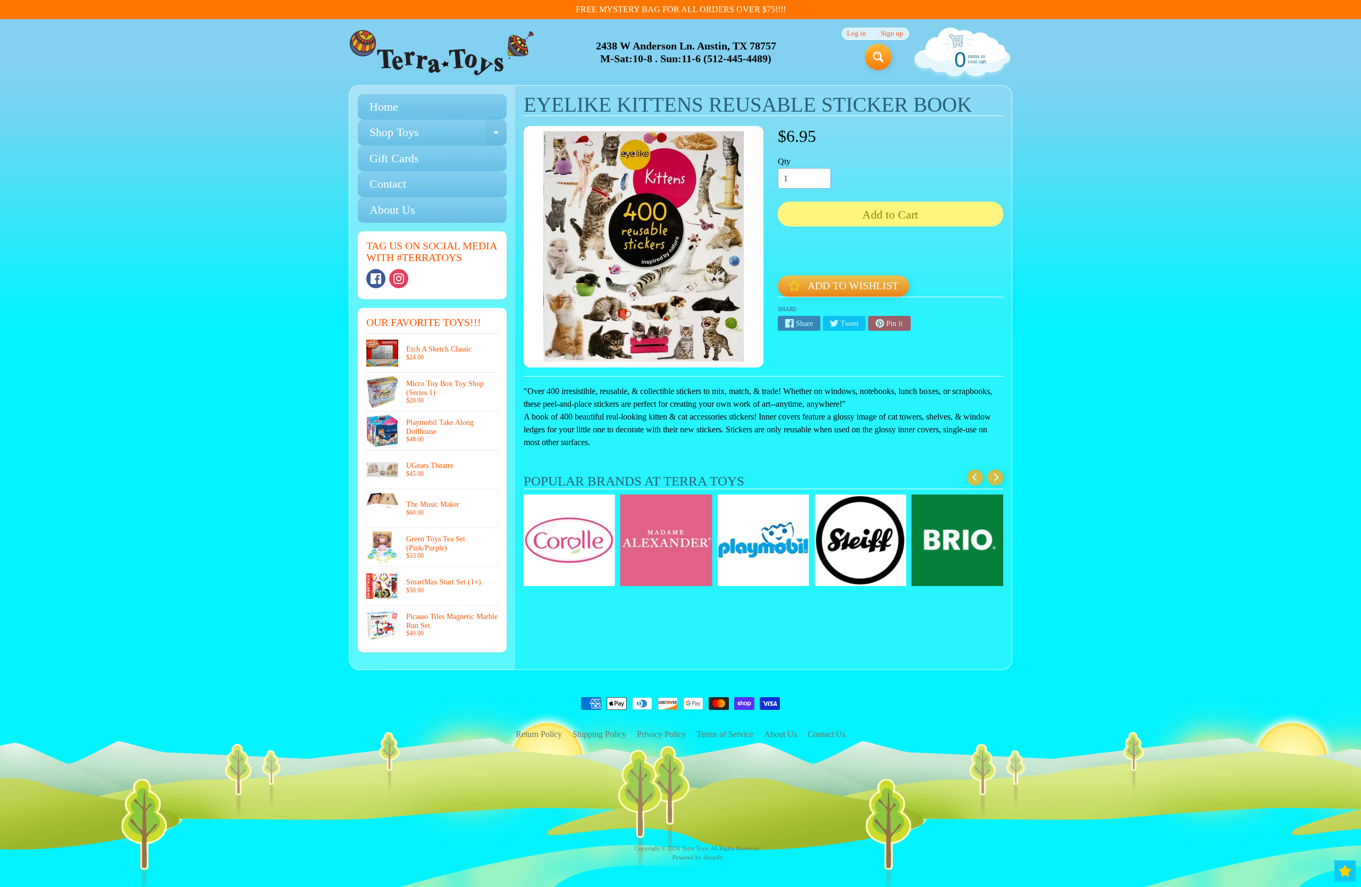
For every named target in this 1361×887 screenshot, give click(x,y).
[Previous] (975, 478)
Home (383, 106)
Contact (387, 183)
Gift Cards (394, 158)
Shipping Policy (599, 734)
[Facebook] (375, 278)
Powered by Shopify (698, 857)
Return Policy (539, 734)
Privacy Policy (661, 734)
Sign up (892, 33)
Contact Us (826, 734)
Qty (784, 161)
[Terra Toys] (442, 52)
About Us (392, 209)
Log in (856, 33)
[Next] (995, 478)
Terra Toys (695, 848)
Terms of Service (724, 734)
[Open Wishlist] (1345, 871)
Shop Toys (438, 135)
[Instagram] (398, 278)
